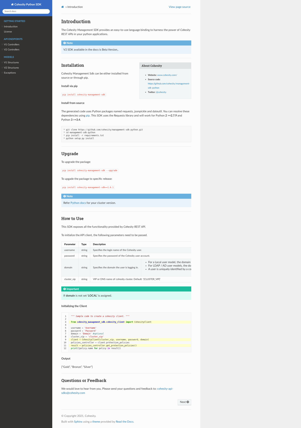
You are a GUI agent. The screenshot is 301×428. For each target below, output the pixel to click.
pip (88, 115)
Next (183, 402)
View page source (179, 7)
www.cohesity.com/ (167, 75)
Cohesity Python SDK (27, 4)
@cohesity (161, 92)
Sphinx (78, 421)
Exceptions (10, 72)
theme (96, 421)
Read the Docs (124, 421)
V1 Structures (11, 62)
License (8, 31)
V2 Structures (11, 67)
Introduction (11, 26)
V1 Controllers (11, 44)
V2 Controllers (11, 49)
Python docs (78, 203)
